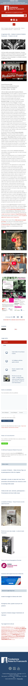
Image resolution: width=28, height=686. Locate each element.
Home (2, 28)
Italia (8, 634)
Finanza (24, 631)
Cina (20, 627)
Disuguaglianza (16, 630)
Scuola (19, 637)
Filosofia (19, 631)
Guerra (11, 633)
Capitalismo (17, 627)
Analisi (12, 627)
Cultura (23, 628)
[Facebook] (11, 20)
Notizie (23, 319)
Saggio (8, 637)
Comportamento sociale (5, 628)
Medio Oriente (22, 634)
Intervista (4, 634)
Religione (4, 637)
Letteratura (15, 634)
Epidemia (3, 631)
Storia (9, 639)
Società (4, 639)
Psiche (14, 636)
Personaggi (4, 636)
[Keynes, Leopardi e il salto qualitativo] (6, 370)
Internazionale (21, 633)
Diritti (9, 630)
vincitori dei (15, 209)
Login (16, 0)
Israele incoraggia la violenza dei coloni (11, 596)
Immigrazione (15, 633)
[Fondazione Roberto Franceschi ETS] (14, 8)
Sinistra (22, 637)
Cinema (23, 627)
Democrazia (4, 630)
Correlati (5, 342)
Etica (7, 631)
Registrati (12, 0)
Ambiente (3, 627)
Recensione (20, 636)
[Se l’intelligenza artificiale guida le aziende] (6, 361)
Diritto (11, 630)
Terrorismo (13, 639)
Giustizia (8, 633)
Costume (17, 628)
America (8, 627)
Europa (10, 631)
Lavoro (10, 634)
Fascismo (15, 631)
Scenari (12, 637)
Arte (14, 627)
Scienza (16, 637)
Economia (22, 630)
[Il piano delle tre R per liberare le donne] (6, 352)
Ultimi (4, 345)
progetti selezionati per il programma (14, 214)
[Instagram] (14, 20)
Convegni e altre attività (8, 28)
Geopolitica (4, 633)
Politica (9, 636)
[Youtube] (17, 20)
